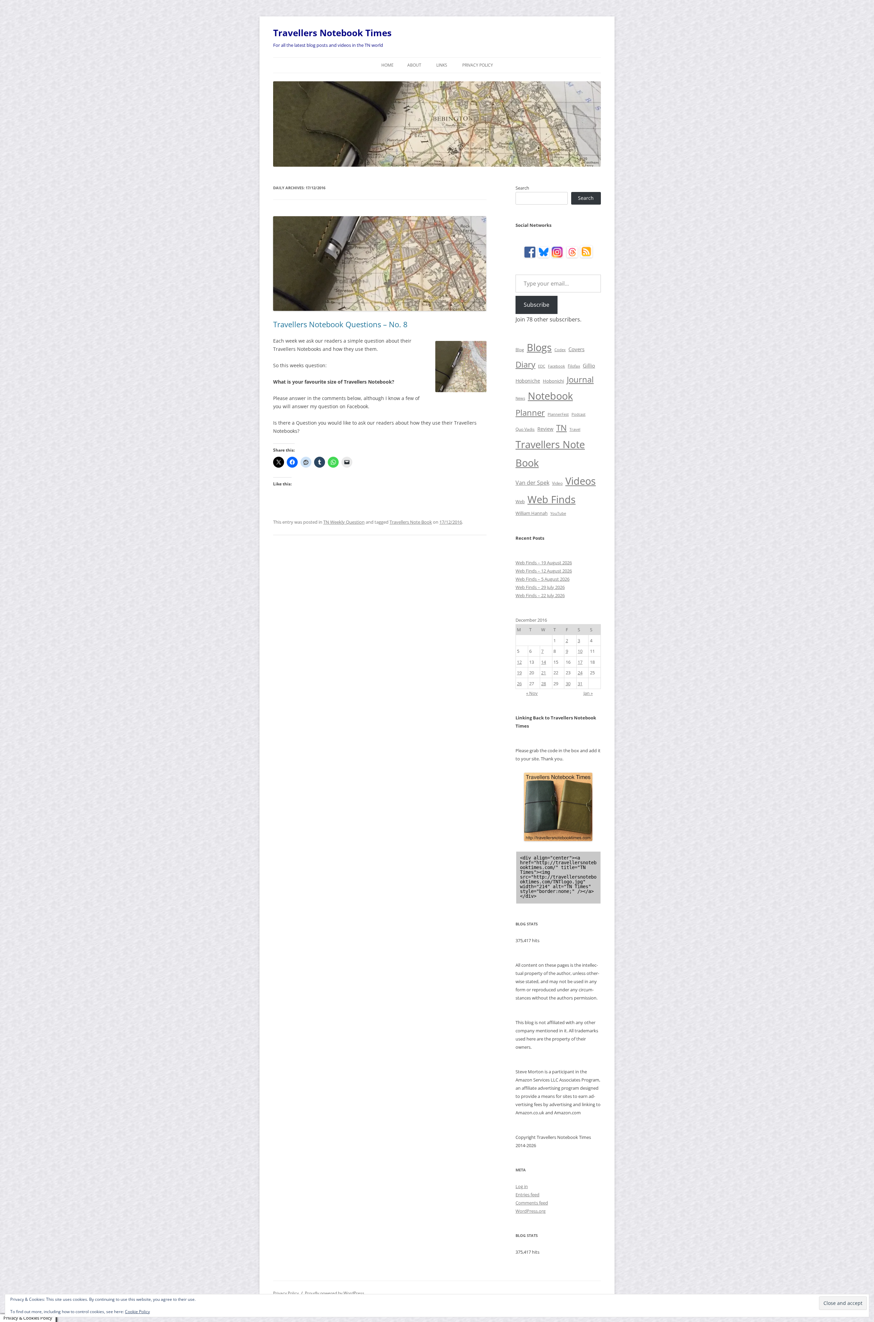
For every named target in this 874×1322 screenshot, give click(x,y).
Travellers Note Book (411, 522)
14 (543, 662)
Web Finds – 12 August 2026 (544, 571)
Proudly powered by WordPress (334, 1293)
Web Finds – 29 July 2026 (540, 587)
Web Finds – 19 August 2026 (544, 563)
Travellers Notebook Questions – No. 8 (340, 324)
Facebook (556, 366)
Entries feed (527, 1195)
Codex (560, 349)
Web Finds (551, 499)
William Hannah (532, 513)
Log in (522, 1186)
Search (522, 188)
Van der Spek (532, 482)
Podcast (579, 414)
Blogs (539, 347)
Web (520, 501)
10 (580, 651)
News (520, 398)
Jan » (588, 693)
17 (580, 662)
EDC (541, 366)
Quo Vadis (525, 429)
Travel (574, 429)
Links (441, 65)
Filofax (574, 366)
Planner (530, 412)
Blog (520, 350)
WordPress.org (531, 1211)
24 (580, 673)
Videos (580, 481)
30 (568, 683)
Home (387, 65)
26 (519, 683)
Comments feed (532, 1203)
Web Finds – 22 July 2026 (540, 595)
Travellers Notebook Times (332, 33)
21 (543, 673)
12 (519, 662)
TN (561, 427)
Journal (580, 379)
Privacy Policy (477, 65)
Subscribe (536, 304)
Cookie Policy (137, 1311)
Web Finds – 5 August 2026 (542, 579)
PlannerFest (558, 414)
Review (545, 429)
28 (543, 683)
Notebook (550, 395)
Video (557, 483)
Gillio (589, 365)
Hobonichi (553, 381)
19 (519, 673)
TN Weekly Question (344, 522)
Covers (576, 349)
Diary (525, 364)
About (414, 65)
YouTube (558, 513)
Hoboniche (528, 380)
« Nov (532, 693)
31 (580, 683)
